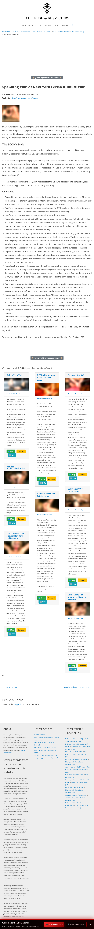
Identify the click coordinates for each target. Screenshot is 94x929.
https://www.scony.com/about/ (24, 98)
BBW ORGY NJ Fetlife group (74, 752)
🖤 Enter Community (54, 924)
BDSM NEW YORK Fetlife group (75, 490)
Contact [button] (21, 451)
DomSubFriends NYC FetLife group (46, 494)
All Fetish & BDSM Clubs (47, 18)
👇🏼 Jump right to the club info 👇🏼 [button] (47, 77)
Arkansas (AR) (69, 798)
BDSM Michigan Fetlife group (74, 787)
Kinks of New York (14, 375)
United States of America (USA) (42, 32)
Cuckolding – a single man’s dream (45, 747)
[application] (34, 25)
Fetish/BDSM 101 (39, 735)
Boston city (74, 782)
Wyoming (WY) (78, 739)
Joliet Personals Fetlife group (74, 775)
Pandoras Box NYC (76, 375)
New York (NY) (58, 32)
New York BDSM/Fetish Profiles (16, 467)
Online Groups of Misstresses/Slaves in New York (77, 597)
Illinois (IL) (71, 777)
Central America (25, 32)
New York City (18, 557)
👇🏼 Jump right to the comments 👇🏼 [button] (47, 358)
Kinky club (68, 739)
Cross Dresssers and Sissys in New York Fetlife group (15, 536)
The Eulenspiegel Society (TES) (76, 687)
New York (67, 32)
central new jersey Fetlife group (75, 767)
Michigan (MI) (69, 762)
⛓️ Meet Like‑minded (76, 924)
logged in (18, 704)
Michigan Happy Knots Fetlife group (76, 759)
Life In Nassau (10, 687)
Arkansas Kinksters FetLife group (75, 795)
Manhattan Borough (78, 32)
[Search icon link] (73, 25)
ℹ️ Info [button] (12, 455)
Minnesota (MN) (76, 747)
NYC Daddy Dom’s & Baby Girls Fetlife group (46, 377)
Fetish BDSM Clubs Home (10, 32)
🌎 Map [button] (11, 451)
